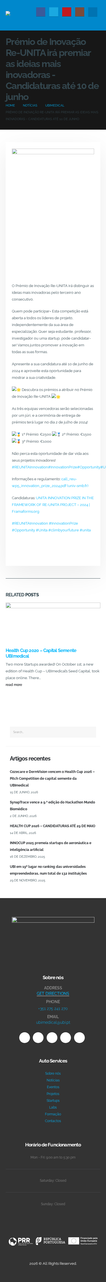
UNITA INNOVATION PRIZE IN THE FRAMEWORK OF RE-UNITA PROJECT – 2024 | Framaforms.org (53, 505)
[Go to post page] (53, 625)
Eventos (53, 1087)
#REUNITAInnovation (30, 467)
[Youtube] (66, 11)
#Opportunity (88, 467)
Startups (53, 1101)
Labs (53, 1107)
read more (14, 685)
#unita (85, 530)
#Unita (41, 530)
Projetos (53, 1094)
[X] (53, 11)
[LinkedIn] (92, 11)
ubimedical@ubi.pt (53, 1022)
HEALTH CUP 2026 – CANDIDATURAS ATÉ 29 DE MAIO (52, 826)
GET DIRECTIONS (53, 993)
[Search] (90, 732)
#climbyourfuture (63, 530)
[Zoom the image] (53, 920)
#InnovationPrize (62, 467)
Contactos (53, 1121)
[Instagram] (79, 11)
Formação (53, 1114)
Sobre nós (53, 1073)
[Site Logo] (20, 15)
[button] (96, 3)
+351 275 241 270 (53, 1008)
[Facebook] (40, 11)
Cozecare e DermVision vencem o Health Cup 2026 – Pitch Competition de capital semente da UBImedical (52, 778)
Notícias (53, 1080)
